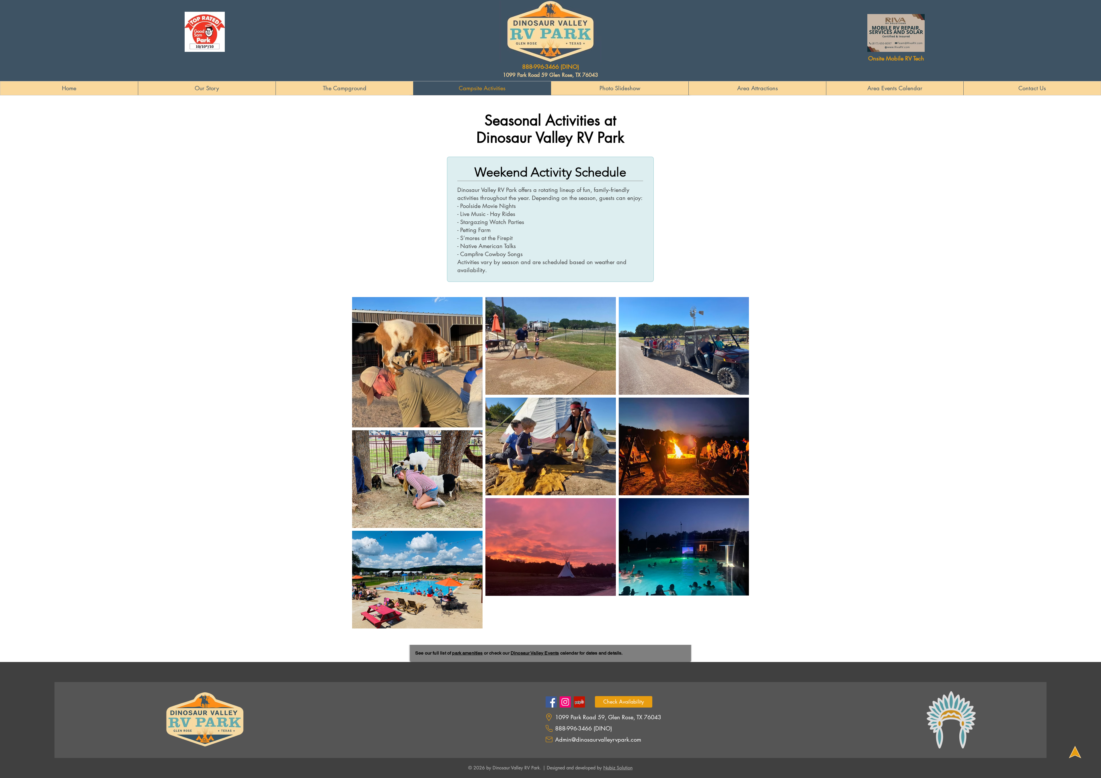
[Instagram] (565, 702)
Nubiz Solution (618, 768)
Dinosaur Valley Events (535, 653)
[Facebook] (551, 702)
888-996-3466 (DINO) (550, 66)
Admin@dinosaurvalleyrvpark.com (598, 739)
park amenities (467, 653)
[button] (894, 88)
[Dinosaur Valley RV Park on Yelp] (579, 702)
